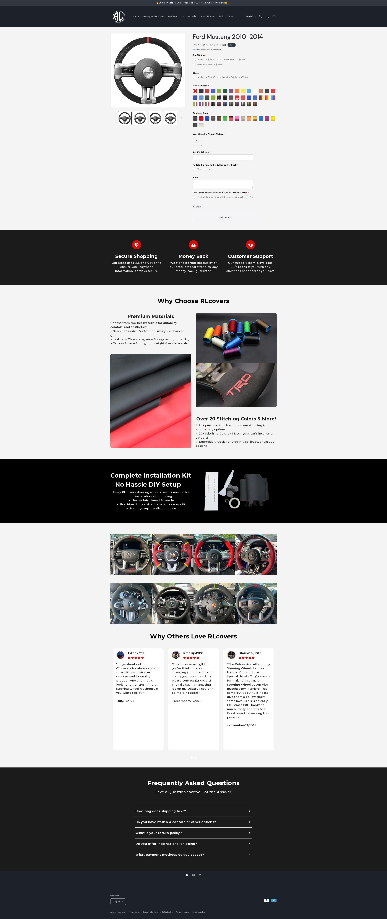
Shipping (197, 49)
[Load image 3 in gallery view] (155, 118)
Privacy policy (134, 912)
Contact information (151, 912)
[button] (260, 16)
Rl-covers (121, 912)
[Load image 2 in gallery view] (140, 118)
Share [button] (198, 206)
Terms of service (182, 912)
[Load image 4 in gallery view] (170, 118)
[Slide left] (113, 118)
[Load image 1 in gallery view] (125, 118)
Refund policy (167, 912)
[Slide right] (182, 118)
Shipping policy (199, 912)
